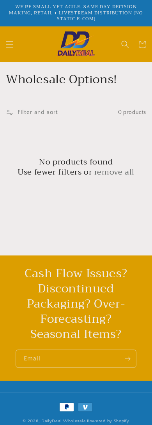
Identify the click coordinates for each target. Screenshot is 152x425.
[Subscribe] (127, 359)
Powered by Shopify (108, 421)
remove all (114, 172)
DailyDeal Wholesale (63, 421)
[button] (9, 44)
